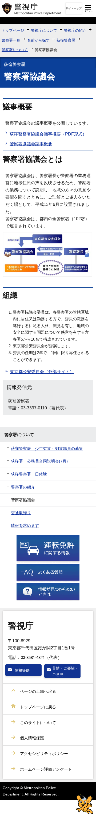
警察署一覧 (11, 40)
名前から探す (38, 40)
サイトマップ (74, 8)
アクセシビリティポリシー (44, 753)
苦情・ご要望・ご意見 (65, 671)
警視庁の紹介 (75, 30)
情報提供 (22, 670)
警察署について (15, 50)
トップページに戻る (38, 707)
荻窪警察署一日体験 (29, 474)
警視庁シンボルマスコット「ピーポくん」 (84, 804)
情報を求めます (25, 525)
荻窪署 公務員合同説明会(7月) (39, 461)
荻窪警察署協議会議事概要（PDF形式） (48, 134)
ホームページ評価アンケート (46, 769)
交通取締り (21, 512)
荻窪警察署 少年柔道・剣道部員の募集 (47, 448)
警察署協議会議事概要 (31, 144)
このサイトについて (38, 722)
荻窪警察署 (66, 40)
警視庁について (44, 30)
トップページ (13, 30)
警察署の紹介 (23, 487)
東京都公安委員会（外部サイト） (42, 371)
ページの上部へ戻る (38, 691)
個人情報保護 (32, 738)
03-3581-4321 (33, 657)
